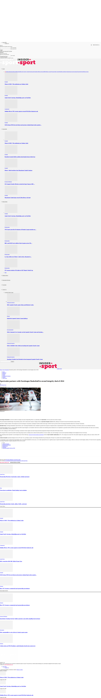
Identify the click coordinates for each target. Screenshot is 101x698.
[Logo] (9, 65)
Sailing (68, 71)
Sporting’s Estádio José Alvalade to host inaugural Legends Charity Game (25, 359)
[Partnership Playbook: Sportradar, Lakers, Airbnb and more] (6, 473)
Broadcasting (7, 227)
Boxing (21, 71)
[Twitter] (6, 454)
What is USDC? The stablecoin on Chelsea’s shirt (16, 84)
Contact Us (7, 43)
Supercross (71, 71)
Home (1, 369)
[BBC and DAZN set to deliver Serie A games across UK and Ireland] (11, 239)
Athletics (7, 71)
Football (35, 71)
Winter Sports (85, 71)
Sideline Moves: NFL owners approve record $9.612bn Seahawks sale (21, 111)
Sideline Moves (5, 275)
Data (5, 272)
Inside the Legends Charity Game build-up (17, 318)
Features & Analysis (10, 302)
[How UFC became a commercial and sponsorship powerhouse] (6, 585)
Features (1, 586)
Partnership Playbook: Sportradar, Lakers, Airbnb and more (14, 476)
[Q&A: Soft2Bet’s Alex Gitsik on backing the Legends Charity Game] (13, 342)
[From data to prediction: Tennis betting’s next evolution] (6, 486)
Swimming (75, 71)
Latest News (4, 378)
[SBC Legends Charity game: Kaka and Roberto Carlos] (13, 301)
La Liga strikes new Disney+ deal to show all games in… (18, 256)
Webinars (1, 52)
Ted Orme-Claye (3, 384)
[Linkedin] (10, 454)
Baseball (14, 71)
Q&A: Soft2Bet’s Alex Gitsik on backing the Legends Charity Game (23, 345)
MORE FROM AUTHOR (15, 462)
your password (13, 48)
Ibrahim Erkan (5, 445)
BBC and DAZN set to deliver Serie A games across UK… (18, 243)
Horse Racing (41, 71)
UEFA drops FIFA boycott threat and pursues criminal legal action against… (23, 125)
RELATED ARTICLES (4, 462)
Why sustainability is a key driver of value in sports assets (13, 632)
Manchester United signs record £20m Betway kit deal (17, 197)
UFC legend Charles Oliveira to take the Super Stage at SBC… (20, 184)
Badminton (11, 71)
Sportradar (4, 447)
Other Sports (56, 71)
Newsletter (4, 284)
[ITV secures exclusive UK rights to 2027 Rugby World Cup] (11, 267)
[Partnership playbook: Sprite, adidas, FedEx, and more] (6, 500)
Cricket (24, 71)
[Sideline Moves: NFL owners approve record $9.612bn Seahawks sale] (11, 107)
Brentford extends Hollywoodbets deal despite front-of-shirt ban (20, 156)
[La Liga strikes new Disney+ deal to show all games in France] (11, 253)
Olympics (52, 71)
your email (13, 55)
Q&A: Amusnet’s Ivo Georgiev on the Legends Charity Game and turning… (25, 332)
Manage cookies (20, 669)
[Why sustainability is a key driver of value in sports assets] (6, 628)
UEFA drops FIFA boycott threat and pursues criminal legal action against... (18, 575)
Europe (8, 316)
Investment (2, 630)
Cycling (27, 71)
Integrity (3, 377)
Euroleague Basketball (6, 444)
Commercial (7, 109)
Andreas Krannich (5, 443)
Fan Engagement (10, 329)
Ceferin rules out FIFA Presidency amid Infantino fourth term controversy (17, 646)
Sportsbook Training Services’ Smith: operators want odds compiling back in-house (20, 618)
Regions (3, 373)
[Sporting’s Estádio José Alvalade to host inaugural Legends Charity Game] (13, 355)
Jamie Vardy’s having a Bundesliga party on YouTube (18, 97)
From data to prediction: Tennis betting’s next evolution (13, 490)
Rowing (62, 71)
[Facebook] (2, 454)
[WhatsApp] (14, 454)
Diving (30, 71)
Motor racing (48, 71)
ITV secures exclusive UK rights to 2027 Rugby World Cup (19, 270)
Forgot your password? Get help (6, 51)
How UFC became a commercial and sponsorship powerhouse (15, 588)
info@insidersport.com (8, 664)
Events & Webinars (8, 181)
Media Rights (4, 201)
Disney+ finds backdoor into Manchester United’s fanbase (18, 170)
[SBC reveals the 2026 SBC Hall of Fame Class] (6, 557)
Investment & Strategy (6, 376)
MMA (45, 71)
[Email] (19, 454)
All (5, 71)
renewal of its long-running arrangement (36, 434)
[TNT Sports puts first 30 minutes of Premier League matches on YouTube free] (11, 226)
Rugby (65, 71)
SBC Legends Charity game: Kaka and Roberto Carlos (20, 304)
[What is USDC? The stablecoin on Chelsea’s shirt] (11, 80)
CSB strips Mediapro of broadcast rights (13, 459)
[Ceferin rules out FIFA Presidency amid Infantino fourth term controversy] (6, 642)
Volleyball (81, 71)
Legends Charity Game (9, 292)
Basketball (18, 71)
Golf (38, 71)
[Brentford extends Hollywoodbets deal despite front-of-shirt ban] (11, 153)
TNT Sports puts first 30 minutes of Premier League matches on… (20, 229)
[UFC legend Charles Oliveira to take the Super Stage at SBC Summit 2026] (11, 180)
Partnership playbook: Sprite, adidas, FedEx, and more (13, 504)
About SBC (4, 42)
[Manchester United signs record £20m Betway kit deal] (11, 194)
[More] (23, 454)
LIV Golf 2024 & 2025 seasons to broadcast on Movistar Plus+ (16, 460)
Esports (32, 71)
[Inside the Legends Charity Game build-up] (13, 315)
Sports (3, 68)
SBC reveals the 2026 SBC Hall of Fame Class (11, 561)
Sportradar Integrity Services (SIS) (8, 448)
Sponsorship (4, 129)
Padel (60, 71)
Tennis (78, 71)
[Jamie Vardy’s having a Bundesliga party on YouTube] (11, 94)
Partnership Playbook (6, 280)
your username (13, 47)
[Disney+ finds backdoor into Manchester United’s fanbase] (11, 167)
